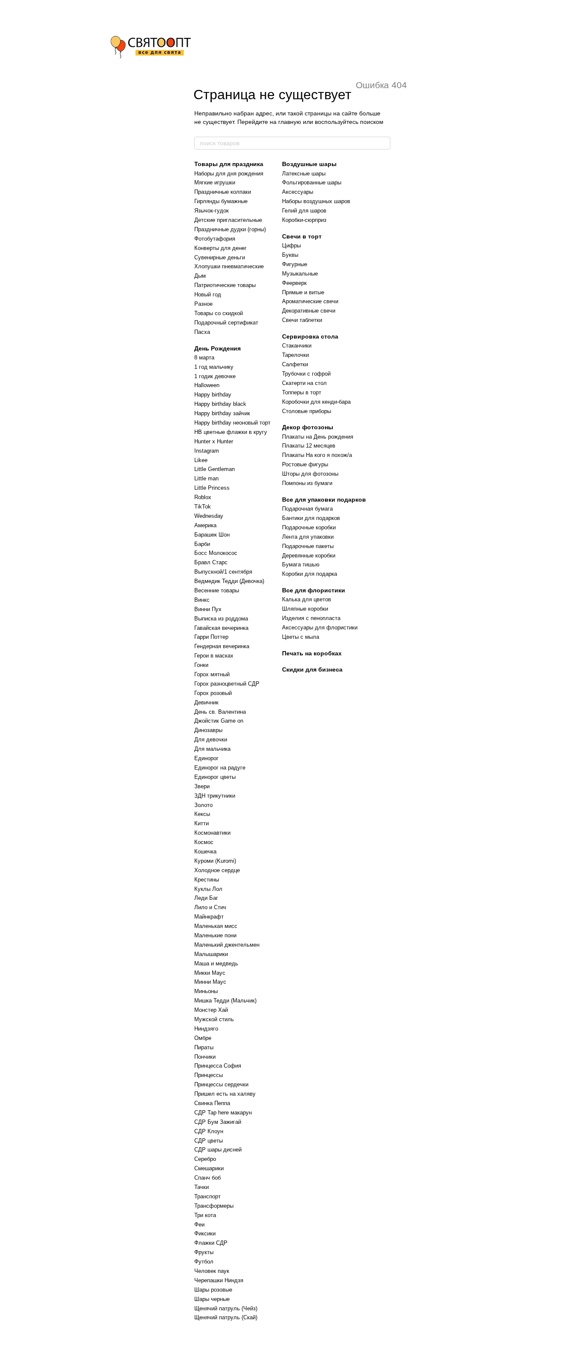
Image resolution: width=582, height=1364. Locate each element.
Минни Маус (210, 982)
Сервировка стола (310, 336)
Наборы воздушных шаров (316, 201)
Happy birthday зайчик (222, 413)
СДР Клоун (208, 1131)
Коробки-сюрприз (304, 220)
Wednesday (208, 516)
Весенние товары (216, 590)
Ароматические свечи (310, 301)
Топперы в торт (301, 392)
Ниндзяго (206, 1028)
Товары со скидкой (218, 313)
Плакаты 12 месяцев (308, 445)
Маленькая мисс (215, 926)
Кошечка (205, 851)
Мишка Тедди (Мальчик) (225, 1000)
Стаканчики (296, 345)
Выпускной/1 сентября (223, 572)
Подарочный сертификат (226, 322)
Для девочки (210, 739)
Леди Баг (206, 898)
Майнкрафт (209, 916)
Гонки (201, 665)
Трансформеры (213, 1206)
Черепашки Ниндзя (218, 1280)
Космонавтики (212, 833)
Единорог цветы (215, 777)
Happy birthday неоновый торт (232, 422)
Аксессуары (297, 192)
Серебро (205, 1159)
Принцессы (208, 1075)
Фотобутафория (214, 238)
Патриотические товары (225, 285)
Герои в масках (213, 655)
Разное (203, 304)
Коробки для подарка (309, 574)
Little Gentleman (214, 469)
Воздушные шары (309, 164)
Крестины (206, 879)
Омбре (202, 1038)
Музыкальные (300, 273)
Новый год (207, 294)
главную (289, 121)
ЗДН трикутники (214, 796)
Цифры (291, 245)
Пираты (203, 1047)
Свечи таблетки (302, 320)
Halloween (206, 385)
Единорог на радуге (219, 767)
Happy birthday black (220, 404)
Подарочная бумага (307, 508)
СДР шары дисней (218, 1149)
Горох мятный (212, 674)
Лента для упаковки (308, 537)
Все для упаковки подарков (324, 499)
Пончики (205, 1057)
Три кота (205, 1215)
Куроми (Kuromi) (215, 861)
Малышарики (211, 954)
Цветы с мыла (300, 637)
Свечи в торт (302, 236)
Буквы (290, 255)
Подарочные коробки (309, 527)
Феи (199, 1224)
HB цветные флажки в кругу (230, 432)
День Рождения (217, 348)
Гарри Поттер (211, 637)
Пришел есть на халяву (225, 1094)
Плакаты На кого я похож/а (317, 455)
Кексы (202, 814)
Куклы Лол (208, 889)
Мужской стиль (214, 1019)
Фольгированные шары (311, 182)
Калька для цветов (306, 599)
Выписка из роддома (221, 618)
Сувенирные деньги (219, 257)
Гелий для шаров (304, 210)
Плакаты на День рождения (317, 437)
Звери (202, 786)
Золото (203, 805)
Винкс (202, 600)
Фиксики (205, 1233)
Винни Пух (208, 609)
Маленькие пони (215, 935)
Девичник (206, 702)
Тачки (201, 1187)
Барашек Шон (212, 534)
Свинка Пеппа (212, 1103)
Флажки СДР (211, 1243)
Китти (201, 823)
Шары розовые (213, 1289)
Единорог (206, 758)
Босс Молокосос (215, 553)
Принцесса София (217, 1065)
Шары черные (212, 1299)
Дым (200, 276)
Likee (200, 460)
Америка (205, 525)
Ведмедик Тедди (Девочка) (229, 581)
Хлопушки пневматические (229, 266)
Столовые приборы (306, 411)
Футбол (203, 1261)
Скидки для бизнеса (312, 669)
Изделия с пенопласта (311, 618)
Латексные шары (304, 173)
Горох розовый (213, 693)
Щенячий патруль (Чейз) (225, 1308)
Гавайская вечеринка (221, 628)
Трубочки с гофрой (306, 373)
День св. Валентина (220, 712)
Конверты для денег (220, 248)
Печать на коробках (312, 653)
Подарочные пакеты (308, 546)
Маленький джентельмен (226, 945)
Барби (202, 544)
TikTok (202, 506)
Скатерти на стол (304, 383)
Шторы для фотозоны (310, 474)
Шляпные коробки (305, 609)
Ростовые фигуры (305, 464)
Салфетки (295, 364)
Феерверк (294, 283)
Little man (206, 478)
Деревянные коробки (308, 555)
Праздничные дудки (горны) (230, 229)
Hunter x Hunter (213, 441)
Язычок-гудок (211, 210)
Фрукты (203, 1252)
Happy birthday (212, 394)
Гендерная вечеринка (221, 646)
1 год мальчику (213, 367)
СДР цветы (208, 1140)
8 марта (204, 357)
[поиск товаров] (383, 143)
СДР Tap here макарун (223, 1112)
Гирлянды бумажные (221, 201)
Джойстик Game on (218, 721)
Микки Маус (209, 973)
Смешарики (209, 1168)
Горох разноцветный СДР (226, 684)
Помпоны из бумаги (307, 483)
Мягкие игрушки (214, 182)
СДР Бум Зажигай (217, 1122)
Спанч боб (207, 1177)
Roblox (202, 497)
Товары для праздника (228, 164)
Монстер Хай (211, 1010)
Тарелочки (295, 355)
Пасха (202, 332)
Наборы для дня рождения (228, 173)
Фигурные (294, 264)
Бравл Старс (211, 562)
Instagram (206, 451)
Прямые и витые (303, 292)
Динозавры (208, 730)
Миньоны (206, 991)
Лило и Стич (210, 907)
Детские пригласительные (228, 220)
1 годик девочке (215, 376)
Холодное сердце (217, 870)
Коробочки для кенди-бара (316, 402)
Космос (203, 842)
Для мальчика (212, 749)
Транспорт (207, 1196)
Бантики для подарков (311, 518)
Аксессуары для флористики (319, 627)
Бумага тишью (301, 564)
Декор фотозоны (307, 427)
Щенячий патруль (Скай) (225, 1317)
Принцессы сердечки (221, 1084)
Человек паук (211, 1271)
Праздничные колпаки (222, 192)
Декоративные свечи (308, 310)
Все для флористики (313, 590)
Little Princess (212, 488)
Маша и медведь (216, 963)
